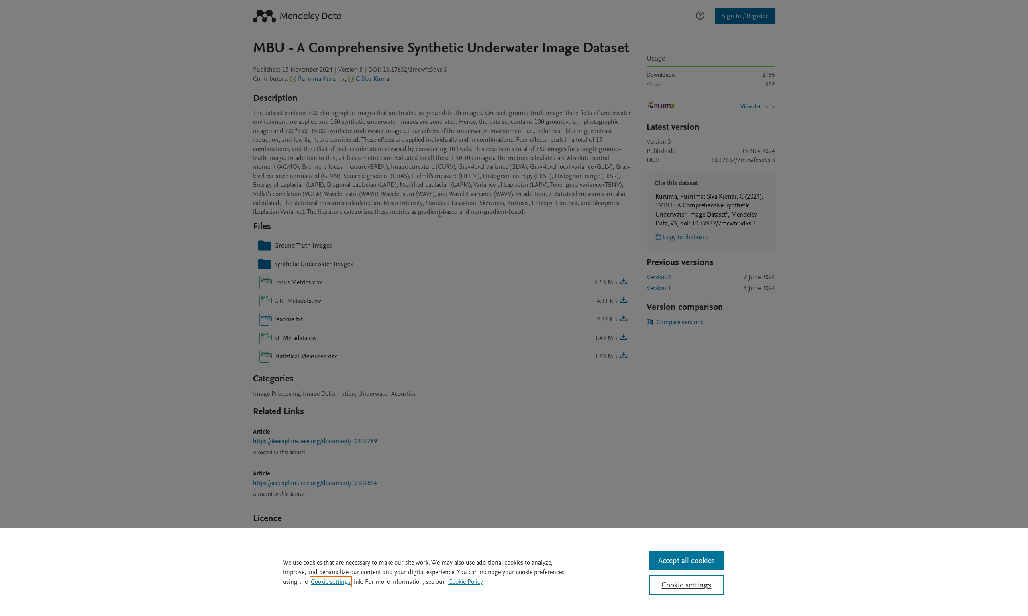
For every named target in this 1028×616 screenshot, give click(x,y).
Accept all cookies (686, 560)
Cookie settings (331, 581)
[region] (514, 572)
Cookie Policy (465, 581)
